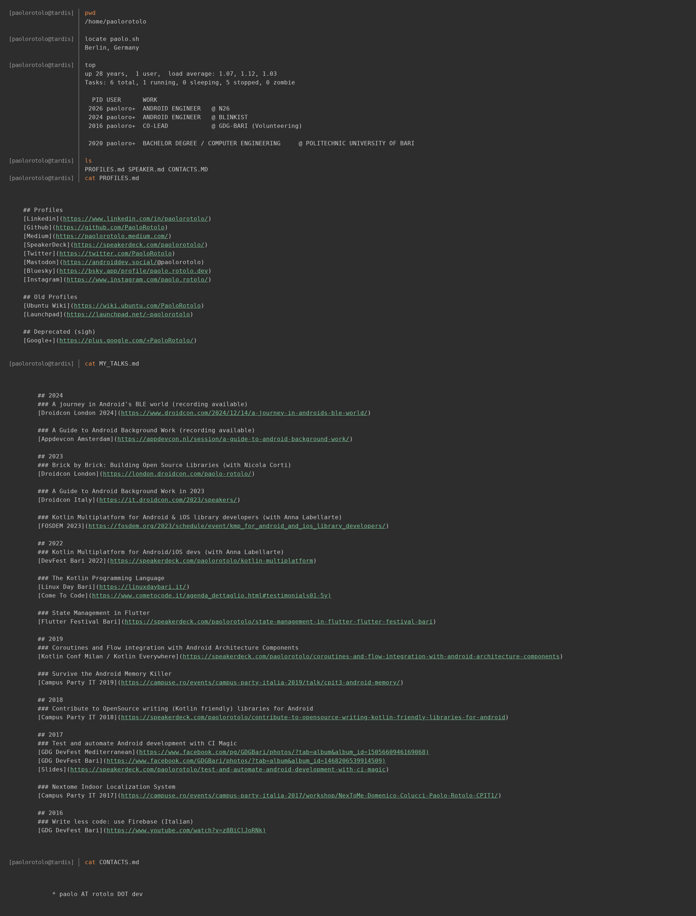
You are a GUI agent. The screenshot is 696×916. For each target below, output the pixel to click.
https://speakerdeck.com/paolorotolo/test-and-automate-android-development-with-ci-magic (228, 769)
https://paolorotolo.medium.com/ (112, 236)
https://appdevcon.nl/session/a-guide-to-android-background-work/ (233, 439)
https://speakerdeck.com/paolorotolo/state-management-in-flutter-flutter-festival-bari (279, 621)
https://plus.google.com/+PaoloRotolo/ (126, 340)
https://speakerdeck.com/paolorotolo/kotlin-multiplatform (211, 560)
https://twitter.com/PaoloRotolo (115, 253)
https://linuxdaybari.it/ (142, 586)
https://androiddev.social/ (110, 262)
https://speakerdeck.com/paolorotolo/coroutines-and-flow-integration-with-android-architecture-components (371, 656)
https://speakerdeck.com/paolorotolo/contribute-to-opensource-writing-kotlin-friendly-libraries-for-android (313, 717)
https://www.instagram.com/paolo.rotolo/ (137, 279)
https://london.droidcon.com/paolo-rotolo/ (177, 473)
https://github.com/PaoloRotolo (110, 227)
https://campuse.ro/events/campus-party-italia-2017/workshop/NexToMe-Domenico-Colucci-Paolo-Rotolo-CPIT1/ (309, 795)
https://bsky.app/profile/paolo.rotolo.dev (133, 270)
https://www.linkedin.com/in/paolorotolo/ (135, 218)
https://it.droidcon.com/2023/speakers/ (168, 499)
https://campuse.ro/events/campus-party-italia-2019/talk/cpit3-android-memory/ (260, 682)
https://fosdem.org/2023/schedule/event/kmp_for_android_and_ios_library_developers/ (237, 525)
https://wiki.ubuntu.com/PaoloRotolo (137, 305)
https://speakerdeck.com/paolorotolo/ (139, 244)
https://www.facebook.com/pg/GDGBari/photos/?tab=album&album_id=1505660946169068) (284, 752)
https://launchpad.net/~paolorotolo (128, 314)
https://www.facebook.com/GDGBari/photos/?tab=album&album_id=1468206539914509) (246, 760)
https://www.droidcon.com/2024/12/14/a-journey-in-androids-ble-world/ (244, 412)
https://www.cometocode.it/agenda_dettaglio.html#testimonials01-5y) (211, 595)
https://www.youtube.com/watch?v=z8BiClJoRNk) (186, 830)
